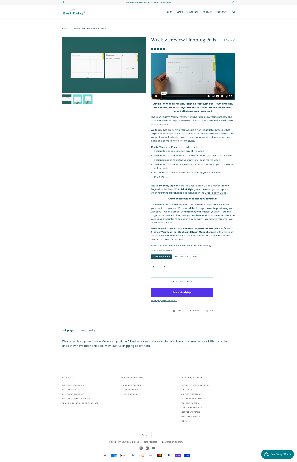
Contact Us (186, 390)
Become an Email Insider (193, 399)
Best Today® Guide (215, 192)
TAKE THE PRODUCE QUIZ (74, 385)
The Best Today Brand (122, 442)
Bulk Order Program (191, 408)
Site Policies (150, 442)
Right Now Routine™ (132, 385)
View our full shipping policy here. (127, 346)
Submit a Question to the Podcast (80, 403)
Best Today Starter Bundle (76, 399)
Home (65, 28)
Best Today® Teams (190, 412)
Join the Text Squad (191, 394)
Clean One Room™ (130, 394)
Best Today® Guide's (200, 185)
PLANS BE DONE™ (129, 390)
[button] (158, 48)
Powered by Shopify (172, 442)
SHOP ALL (185, 421)
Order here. (177, 239)
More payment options (164, 300)
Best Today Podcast (72, 390)
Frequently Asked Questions (196, 385)
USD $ (144, 435)
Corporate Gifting (190, 403)
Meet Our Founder (190, 416)
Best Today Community (74, 394)
